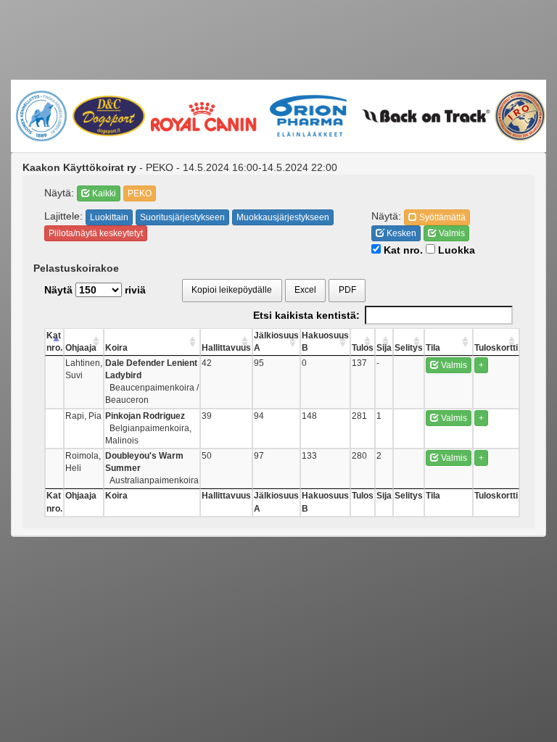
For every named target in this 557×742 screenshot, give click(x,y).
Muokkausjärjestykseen (282, 217)
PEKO (140, 193)
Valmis (451, 233)
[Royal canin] (203, 115)
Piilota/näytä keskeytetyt (96, 233)
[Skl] (41, 116)
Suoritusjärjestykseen (182, 217)
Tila (433, 348)
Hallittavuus (226, 348)
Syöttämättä (441, 217)
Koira (116, 348)
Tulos (363, 348)
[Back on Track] (425, 116)
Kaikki (103, 193)
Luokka (455, 250)
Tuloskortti (496, 348)
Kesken (400, 233)
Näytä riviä (95, 290)
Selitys (409, 348)
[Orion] (309, 116)
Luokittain (109, 217)
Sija (384, 348)
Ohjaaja (80, 348)
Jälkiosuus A (276, 341)
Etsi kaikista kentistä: (306, 315)
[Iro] (519, 116)
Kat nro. (402, 250)
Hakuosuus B (325, 341)
